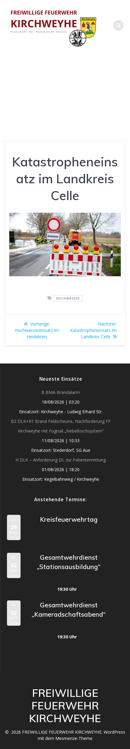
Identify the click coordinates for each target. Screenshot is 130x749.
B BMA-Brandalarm (60, 392)
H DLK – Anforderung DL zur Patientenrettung (60, 460)
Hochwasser (68, 298)
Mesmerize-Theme (74, 738)
